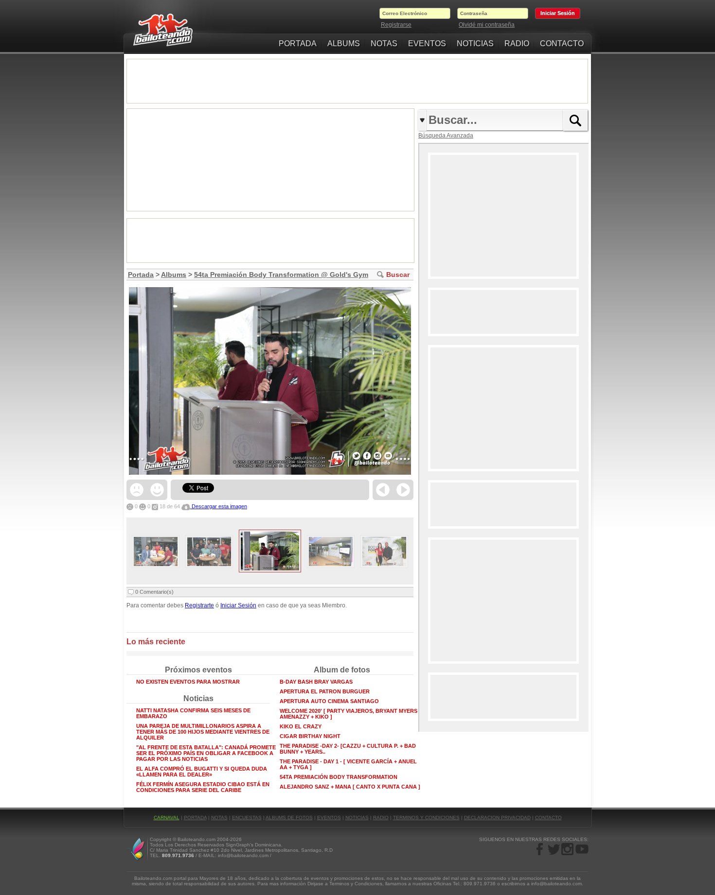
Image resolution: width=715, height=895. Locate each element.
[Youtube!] (582, 848)
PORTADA (298, 43)
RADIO (516, 43)
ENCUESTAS (247, 817)
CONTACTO (562, 43)
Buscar (398, 274)
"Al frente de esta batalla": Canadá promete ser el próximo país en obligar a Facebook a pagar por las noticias (206, 753)
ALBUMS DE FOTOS (289, 817)
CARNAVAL (166, 817)
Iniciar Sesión (238, 605)
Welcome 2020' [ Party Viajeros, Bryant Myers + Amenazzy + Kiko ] (351, 714)
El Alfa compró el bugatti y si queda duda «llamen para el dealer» (201, 771)
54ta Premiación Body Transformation (338, 777)
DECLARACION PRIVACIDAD (497, 817)
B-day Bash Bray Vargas (316, 682)
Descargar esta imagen (218, 506)
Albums (173, 274)
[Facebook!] (540, 848)
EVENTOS (427, 43)
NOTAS (384, 43)
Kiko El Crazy (301, 726)
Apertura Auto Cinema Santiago (329, 701)
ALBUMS (343, 43)
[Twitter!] (554, 848)
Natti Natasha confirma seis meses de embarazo (193, 713)
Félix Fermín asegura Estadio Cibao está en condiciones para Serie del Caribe (202, 787)
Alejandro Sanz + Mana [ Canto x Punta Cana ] (350, 787)
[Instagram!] (567, 848)
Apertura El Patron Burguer (325, 691)
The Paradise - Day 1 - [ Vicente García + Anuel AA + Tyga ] (348, 764)
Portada (141, 274)
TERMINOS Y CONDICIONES (426, 817)
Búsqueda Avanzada (445, 135)
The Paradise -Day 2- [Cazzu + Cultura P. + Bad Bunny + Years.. (348, 749)
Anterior (383, 490)
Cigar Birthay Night (310, 736)
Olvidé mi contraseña (487, 24)
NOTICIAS (475, 43)
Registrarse (396, 24)
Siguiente (403, 490)
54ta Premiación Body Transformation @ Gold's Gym (281, 274)
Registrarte (199, 605)
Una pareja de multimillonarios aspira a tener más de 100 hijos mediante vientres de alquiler (202, 731)
